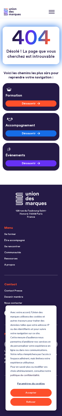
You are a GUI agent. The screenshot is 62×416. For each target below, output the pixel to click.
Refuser (30, 401)
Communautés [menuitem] (12, 252)
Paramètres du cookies (31, 383)
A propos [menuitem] (9, 265)
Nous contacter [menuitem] (13, 303)
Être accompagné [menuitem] (14, 240)
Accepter (31, 392)
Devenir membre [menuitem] (13, 297)
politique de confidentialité (24, 375)
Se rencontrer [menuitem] (12, 246)
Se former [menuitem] (10, 234)
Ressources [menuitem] (11, 258)
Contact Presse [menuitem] (13, 291)
